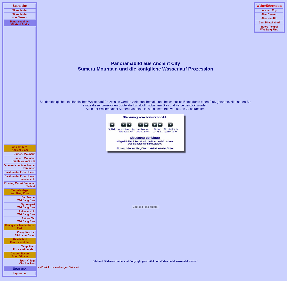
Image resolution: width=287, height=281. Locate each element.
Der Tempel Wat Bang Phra (26, 199)
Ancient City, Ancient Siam (20, 148)
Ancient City (269, 10)
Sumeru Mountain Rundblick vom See (23, 159)
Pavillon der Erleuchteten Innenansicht (20, 178)
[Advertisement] (19, 85)
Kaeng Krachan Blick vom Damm (25, 234)
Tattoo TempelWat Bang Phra (269, 28)
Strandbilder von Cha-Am (19, 16)
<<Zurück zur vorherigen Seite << (58, 267)
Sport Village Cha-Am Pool (27, 262)
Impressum (20, 273)
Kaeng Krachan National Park (19, 227)
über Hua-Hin (269, 18)
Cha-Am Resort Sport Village (20, 255)
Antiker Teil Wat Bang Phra (26, 220)
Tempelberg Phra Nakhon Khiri (24, 248)
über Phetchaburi (269, 22)
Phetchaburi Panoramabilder (19, 241)
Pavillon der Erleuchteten (20, 172)
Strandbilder (19, 10)
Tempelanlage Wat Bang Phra (20, 192)
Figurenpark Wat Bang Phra (26, 206)
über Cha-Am (269, 14)
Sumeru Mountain (24, 154)
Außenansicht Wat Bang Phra (26, 213)
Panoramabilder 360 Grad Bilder (19, 23)
